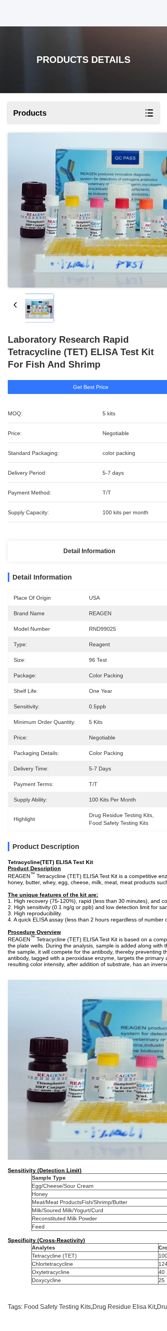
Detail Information (89, 551)
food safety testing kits (57, 1306)
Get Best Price (90, 387)
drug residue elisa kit (123, 1306)
